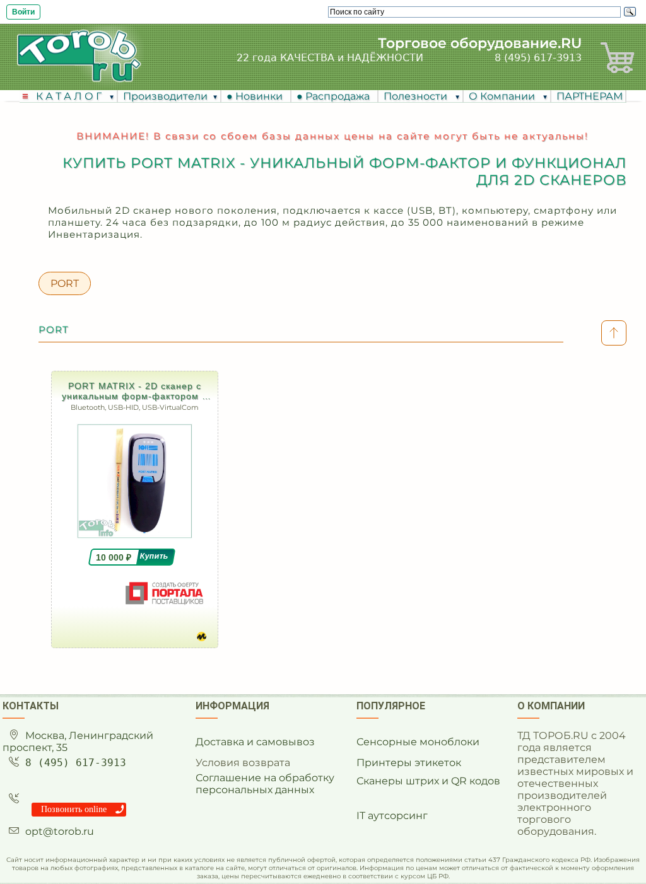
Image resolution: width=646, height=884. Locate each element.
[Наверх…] (613, 333)
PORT (64, 283)
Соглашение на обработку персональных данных (265, 784)
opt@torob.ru (59, 831)
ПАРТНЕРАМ (589, 96)
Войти (23, 12)
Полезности (417, 96)
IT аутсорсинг (392, 816)
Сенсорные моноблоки (417, 742)
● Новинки (257, 96)
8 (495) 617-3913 (538, 58)
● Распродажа (336, 96)
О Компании (503, 96)
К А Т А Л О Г (70, 96)
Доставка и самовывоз (255, 742)
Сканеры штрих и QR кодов (428, 781)
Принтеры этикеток (408, 763)
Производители (165, 96)
